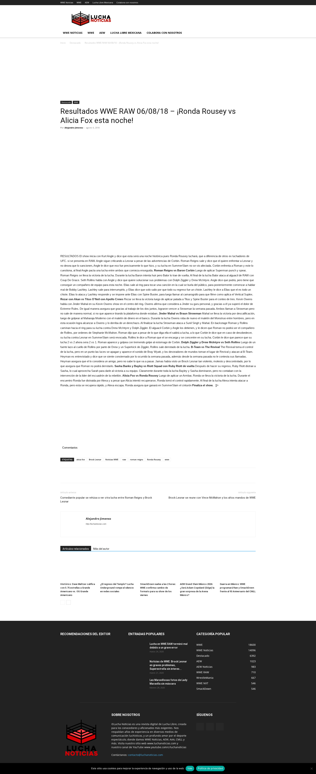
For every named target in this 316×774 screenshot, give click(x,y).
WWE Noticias (66, 2)
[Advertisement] (158, 73)
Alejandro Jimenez (74, 127)
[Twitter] (72, 136)
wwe (167, 459)
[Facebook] (64, 136)
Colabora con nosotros (127, 2)
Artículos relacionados (76, 548)
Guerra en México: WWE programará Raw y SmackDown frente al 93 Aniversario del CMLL (238, 588)
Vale (189, 768)
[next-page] (68, 602)
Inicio (63, 42)
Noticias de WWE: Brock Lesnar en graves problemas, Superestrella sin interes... (168, 665)
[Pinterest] (80, 136)
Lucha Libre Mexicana (103, 2)
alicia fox (80, 459)
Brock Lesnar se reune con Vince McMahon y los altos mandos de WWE (212, 497)
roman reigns (136, 459)
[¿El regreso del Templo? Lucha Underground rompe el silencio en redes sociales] (118, 568)
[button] (251, 33)
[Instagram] (210, 726)
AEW (87, 2)
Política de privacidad (210, 768)
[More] (98, 136)
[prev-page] (62, 602)
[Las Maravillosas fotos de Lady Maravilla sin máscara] (137, 684)
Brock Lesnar (95, 459)
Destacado (75, 42)
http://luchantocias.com (96, 524)
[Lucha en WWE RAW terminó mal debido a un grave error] (137, 648)
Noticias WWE (111, 459)
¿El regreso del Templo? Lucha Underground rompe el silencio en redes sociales (117, 588)
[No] (311, 768)
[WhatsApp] (89, 136)
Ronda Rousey (154, 459)
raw (124, 459)
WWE (79, 2)
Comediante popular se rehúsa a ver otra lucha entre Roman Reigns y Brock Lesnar (106, 499)
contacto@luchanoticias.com (145, 755)
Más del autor (101, 548)
